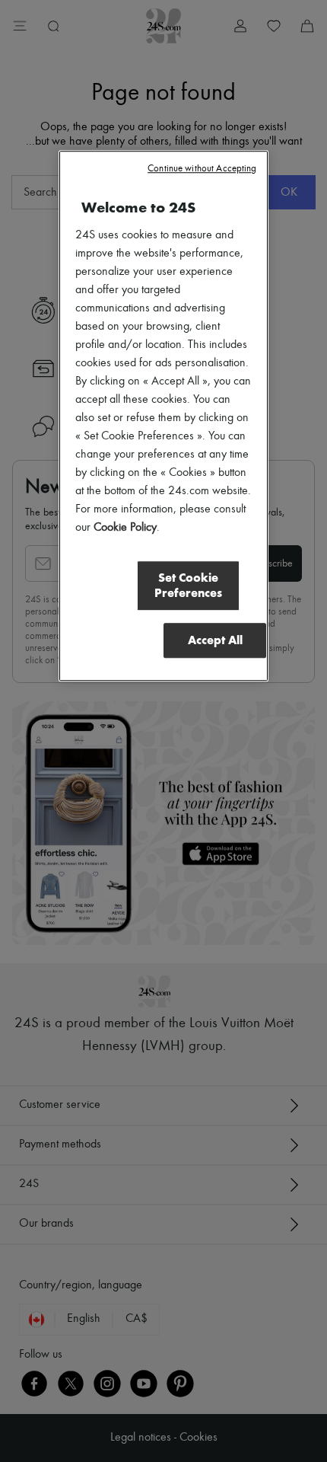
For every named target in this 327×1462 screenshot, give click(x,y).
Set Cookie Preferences (188, 585)
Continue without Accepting (202, 169)
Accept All (215, 640)
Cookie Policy (125, 528)
